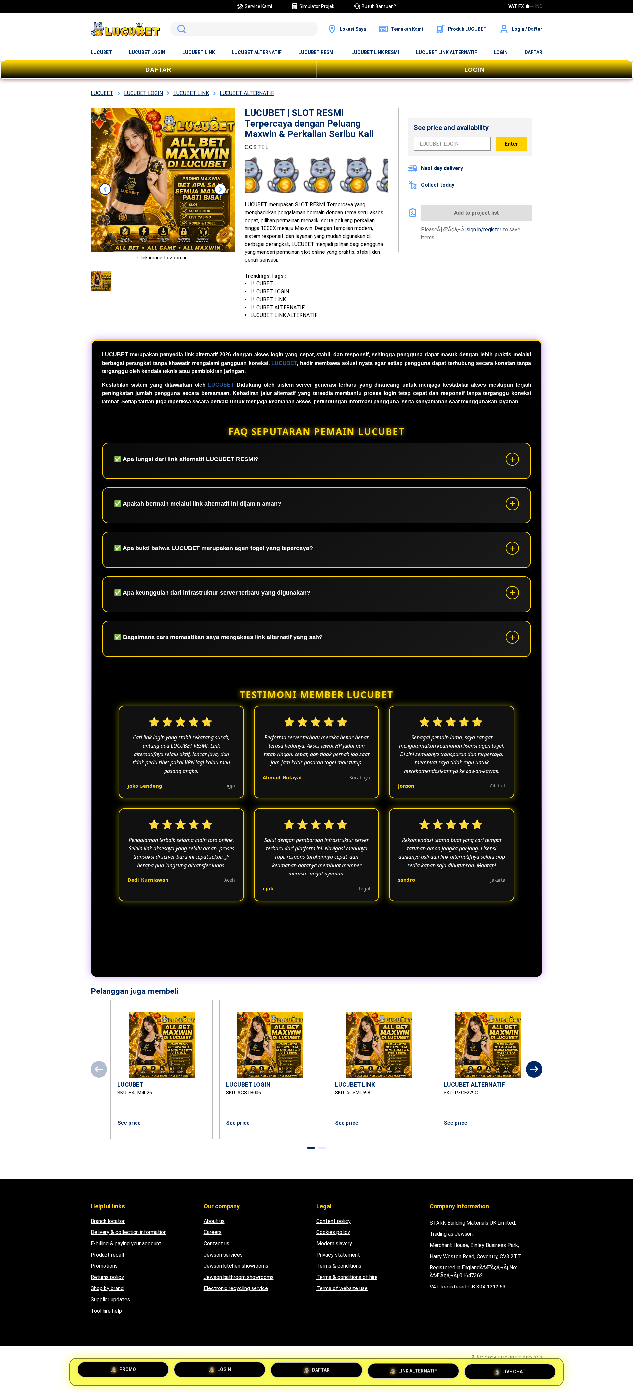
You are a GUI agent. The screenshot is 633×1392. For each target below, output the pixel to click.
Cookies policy (333, 1232)
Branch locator (108, 1221)
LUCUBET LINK (198, 52)
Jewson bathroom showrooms (239, 1277)
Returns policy (107, 1277)
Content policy (333, 1221)
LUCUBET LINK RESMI (375, 52)
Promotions (104, 1266)
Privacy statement (338, 1255)
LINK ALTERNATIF (417, 1371)
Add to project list (476, 213)
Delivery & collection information (128, 1232)
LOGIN (501, 52)
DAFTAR (533, 52)
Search (180, 29)
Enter (511, 144)
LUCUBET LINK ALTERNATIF (446, 52)
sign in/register (484, 229)
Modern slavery (334, 1243)
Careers (213, 1232)
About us (214, 1221)
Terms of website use (342, 1288)
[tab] (311, 1148)
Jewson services (223, 1255)
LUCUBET (101, 52)
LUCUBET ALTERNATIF (257, 52)
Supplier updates (110, 1299)
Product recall (107, 1255)
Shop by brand (107, 1288)
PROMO (127, 1371)
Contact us (216, 1243)
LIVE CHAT (514, 1371)
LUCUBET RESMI (316, 52)
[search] (244, 29)
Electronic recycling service (236, 1288)
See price (129, 1123)
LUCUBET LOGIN (147, 52)
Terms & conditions (338, 1266)
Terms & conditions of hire (346, 1277)
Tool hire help (106, 1311)
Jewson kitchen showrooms (236, 1266)
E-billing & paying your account (126, 1243)
